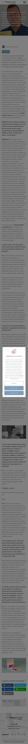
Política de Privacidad (14, 378)
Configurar (14, 383)
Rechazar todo (14, 393)
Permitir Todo (14, 388)
